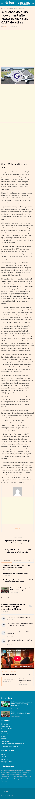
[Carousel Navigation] (31, 674)
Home (2, 8)
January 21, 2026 (14, 26)
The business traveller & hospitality (15, 8)
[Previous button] (29, 674)
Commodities (5, 734)
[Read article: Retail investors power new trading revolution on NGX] (5, 714)
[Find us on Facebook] (1, 791)
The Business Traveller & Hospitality (12, 743)
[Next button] (32, 674)
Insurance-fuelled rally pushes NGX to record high (21, 589)
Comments (4, 731)
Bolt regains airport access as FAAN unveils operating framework (21, 704)
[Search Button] (33, 3)
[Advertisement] (17, 48)
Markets (4, 739)
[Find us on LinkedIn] (7, 791)
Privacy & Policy (6, 762)
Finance (3, 736)
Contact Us (4, 759)
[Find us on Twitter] (4, 791)
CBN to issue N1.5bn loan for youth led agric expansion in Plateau (16, 566)
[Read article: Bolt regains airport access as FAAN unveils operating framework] (5, 704)
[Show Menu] (2, 3)
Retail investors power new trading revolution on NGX (21, 713)
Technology (5, 741)
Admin (5, 26)
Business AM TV (6, 729)
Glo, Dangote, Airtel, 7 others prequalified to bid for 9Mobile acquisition (18, 581)
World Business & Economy (9, 746)
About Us (4, 757)
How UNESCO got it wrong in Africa (15, 573)
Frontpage (4, 724)
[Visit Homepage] (17, 3)
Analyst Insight (6, 726)
